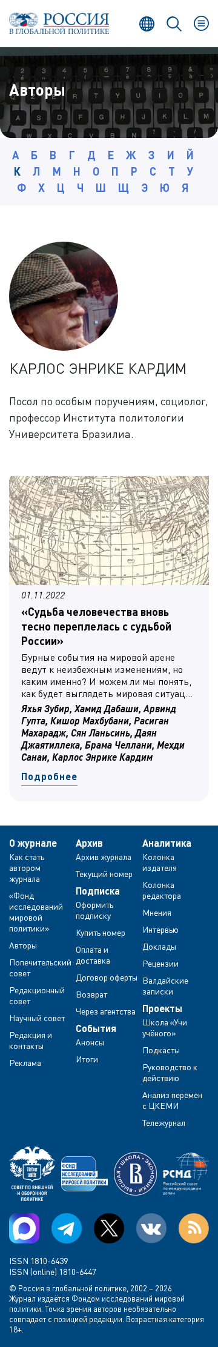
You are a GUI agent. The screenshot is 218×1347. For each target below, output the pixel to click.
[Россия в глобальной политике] (59, 23)
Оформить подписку (94, 910)
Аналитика (166, 843)
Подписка (98, 890)
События (96, 1028)
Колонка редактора (161, 890)
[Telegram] (66, 1228)
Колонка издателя (159, 862)
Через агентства (106, 1011)
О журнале (33, 843)
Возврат (91, 994)
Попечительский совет (40, 967)
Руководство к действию (169, 1072)
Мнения (156, 912)
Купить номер (100, 932)
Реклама (25, 1062)
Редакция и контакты (30, 1040)
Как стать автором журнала (26, 868)
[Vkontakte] (151, 1228)
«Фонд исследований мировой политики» (36, 911)
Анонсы (90, 1042)
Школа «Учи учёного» (164, 1027)
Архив (89, 843)
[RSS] (194, 1228)
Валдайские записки (165, 985)
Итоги (87, 1059)
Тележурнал (163, 1122)
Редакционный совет (37, 995)
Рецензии (160, 963)
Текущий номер (104, 874)
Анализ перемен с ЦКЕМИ (172, 1100)
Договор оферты (106, 977)
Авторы (23, 945)
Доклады (159, 946)
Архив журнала (103, 857)
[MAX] (24, 1228)
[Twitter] (109, 1228)
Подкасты (161, 1050)
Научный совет (37, 1018)
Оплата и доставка (93, 954)
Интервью (160, 929)
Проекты (162, 1008)
